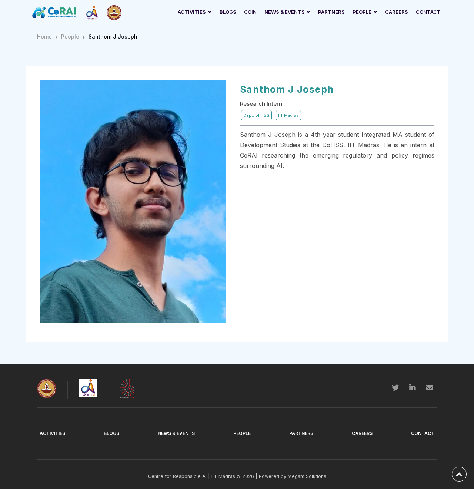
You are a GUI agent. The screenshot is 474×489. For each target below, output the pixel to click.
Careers (396, 12)
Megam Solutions (307, 476)
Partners (331, 12)
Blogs (228, 12)
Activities (192, 12)
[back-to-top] (459, 474)
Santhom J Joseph (113, 36)
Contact (428, 12)
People (362, 12)
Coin (250, 12)
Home (44, 36)
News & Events (284, 12)
